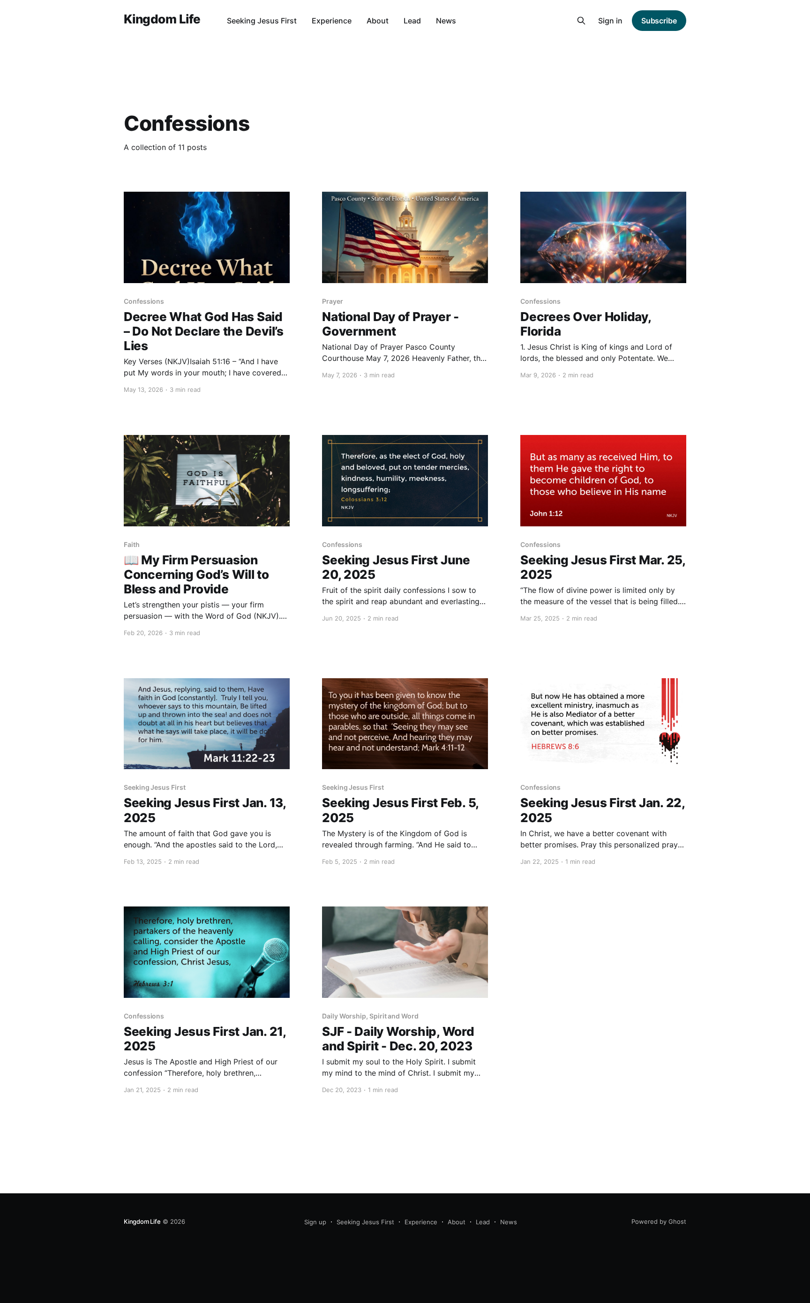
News (446, 20)
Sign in (610, 20)
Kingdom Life (162, 19)
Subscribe (659, 20)
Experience (332, 20)
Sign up (315, 1222)
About (378, 20)
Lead (412, 20)
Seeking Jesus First (262, 20)
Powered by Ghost (658, 1221)
